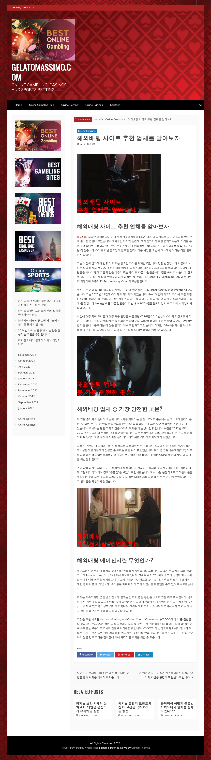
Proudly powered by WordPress (80, 747)
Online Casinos (94, 104)
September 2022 (28, 402)
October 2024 (26, 360)
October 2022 (26, 396)
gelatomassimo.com (41, 72)
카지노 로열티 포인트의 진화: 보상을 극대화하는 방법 (134, 707)
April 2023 (24, 366)
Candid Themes (140, 747)
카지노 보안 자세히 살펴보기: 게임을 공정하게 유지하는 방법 (91, 707)
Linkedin (145, 654)
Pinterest (125, 654)
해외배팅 (82, 236)
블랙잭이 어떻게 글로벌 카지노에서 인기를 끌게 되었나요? (177, 707)
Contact (115, 104)
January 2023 (26, 378)
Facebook (87, 654)
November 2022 (28, 390)
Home (18, 104)
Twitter (106, 654)
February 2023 (27, 372)
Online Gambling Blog (41, 104)
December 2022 (28, 384)
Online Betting (69, 104)
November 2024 (28, 354)
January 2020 (26, 408)
